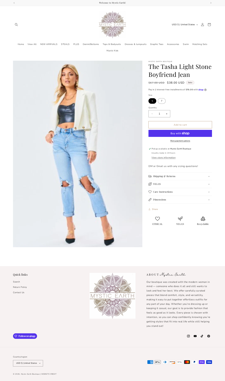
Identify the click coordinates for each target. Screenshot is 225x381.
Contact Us (18, 292)
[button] (16, 24)
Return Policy (20, 287)
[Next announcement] (211, 3)
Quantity (152, 107)
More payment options (180, 140)
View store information (164, 157)
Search (16, 281)
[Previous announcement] (14, 3)
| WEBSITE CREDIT (48, 374)
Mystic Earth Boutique (30, 374)
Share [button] (155, 209)
